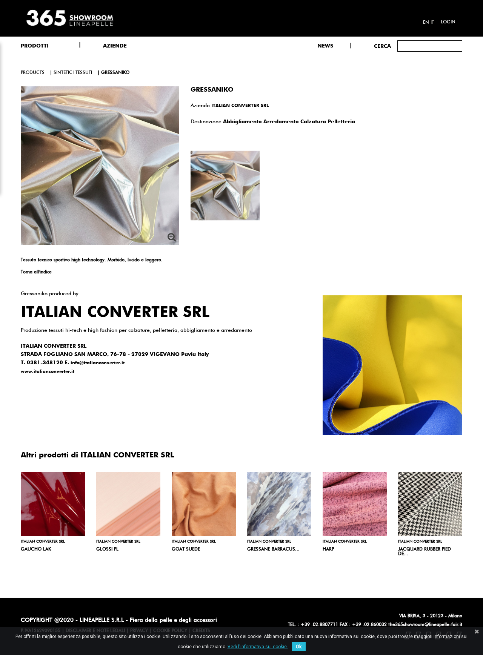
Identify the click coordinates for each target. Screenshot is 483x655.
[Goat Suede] (204, 504)
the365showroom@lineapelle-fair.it (425, 625)
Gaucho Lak (36, 549)
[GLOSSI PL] (128, 504)
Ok (298, 646)
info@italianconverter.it (98, 363)
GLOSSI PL (107, 549)
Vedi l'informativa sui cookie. (258, 646)
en (426, 22)
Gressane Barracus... (273, 549)
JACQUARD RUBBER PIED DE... (424, 551)
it (432, 22)
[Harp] (355, 504)
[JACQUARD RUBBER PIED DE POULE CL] (430, 504)
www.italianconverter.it (47, 372)
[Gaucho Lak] (53, 504)
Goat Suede (186, 549)
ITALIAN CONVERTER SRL (240, 106)
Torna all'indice (36, 272)
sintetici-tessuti (73, 73)
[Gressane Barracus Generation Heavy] (279, 504)
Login (448, 22)
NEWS (325, 46)
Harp (328, 549)
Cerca (382, 46)
